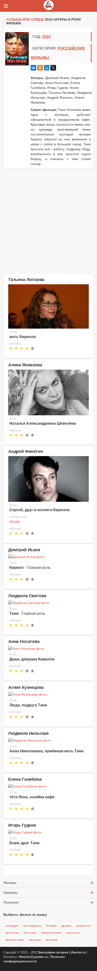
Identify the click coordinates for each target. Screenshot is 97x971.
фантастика (14, 939)
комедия (12, 925)
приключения (51, 932)
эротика (52, 939)
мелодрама (32, 925)
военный (73, 932)
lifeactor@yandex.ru (33, 957)
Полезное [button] (11, 902)
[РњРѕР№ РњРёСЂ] (46, 68)
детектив (12, 932)
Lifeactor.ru (77, 952)
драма (66, 925)
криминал (83, 925)
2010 (46, 37)
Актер (14, 522)
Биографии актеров (53, 952)
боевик (51, 925)
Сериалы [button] (11, 892)
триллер (34, 939)
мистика (30, 932)
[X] (53, 68)
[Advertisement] (48, 220)
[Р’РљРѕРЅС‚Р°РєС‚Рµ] (33, 68)
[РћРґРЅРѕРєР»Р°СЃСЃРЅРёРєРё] (40, 68)
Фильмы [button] (10, 883)
